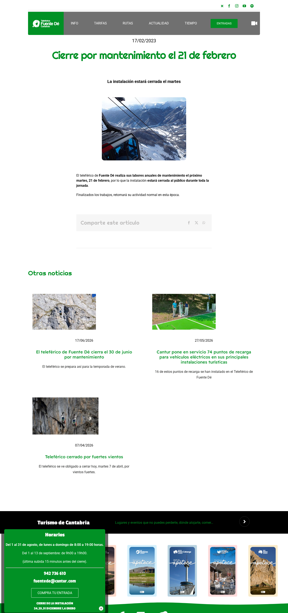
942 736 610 (55, 573)
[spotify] (252, 6)
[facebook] (229, 6)
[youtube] (244, 6)
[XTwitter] (222, 6)
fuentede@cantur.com (55, 581)
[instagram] (236, 6)
